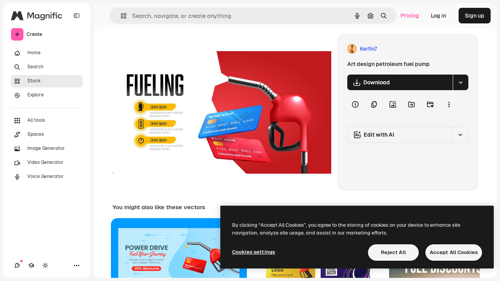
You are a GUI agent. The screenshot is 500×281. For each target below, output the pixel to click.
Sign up (474, 15)
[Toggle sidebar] (76, 15)
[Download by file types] (460, 82)
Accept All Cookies (454, 252)
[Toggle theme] (45, 265)
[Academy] (31, 265)
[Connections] (17, 265)
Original (162, 49)
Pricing (409, 15)
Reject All (393, 252)
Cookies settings (253, 252)
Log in (438, 15)
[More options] (449, 104)
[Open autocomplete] (120, 16)
